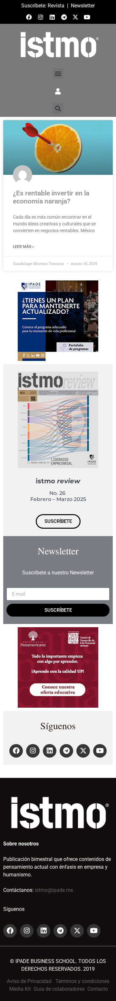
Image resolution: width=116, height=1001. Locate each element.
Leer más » (23, 246)
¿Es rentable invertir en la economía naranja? (51, 197)
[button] (58, 73)
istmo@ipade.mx (54, 890)
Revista (56, 6)
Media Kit (20, 989)
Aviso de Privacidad (29, 981)
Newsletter (83, 6)
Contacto (97, 989)
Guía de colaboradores (59, 989)
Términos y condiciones (82, 981)
